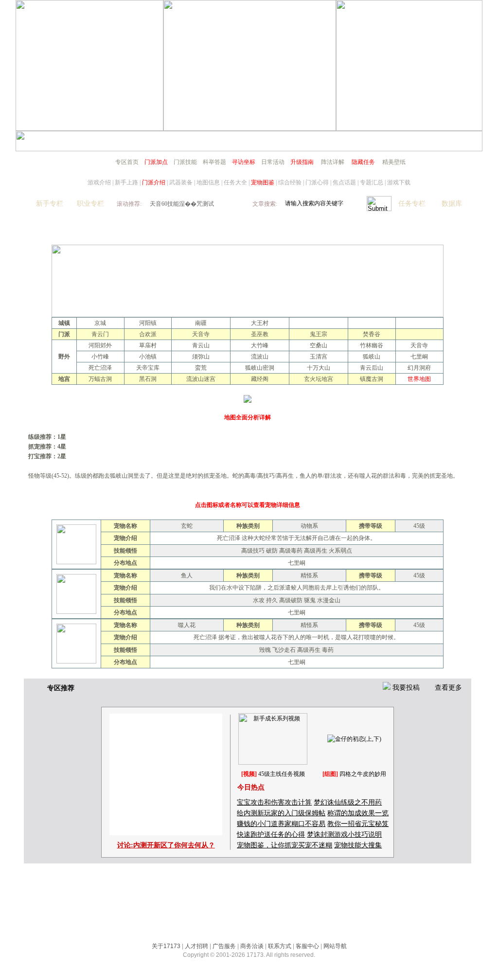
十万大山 (318, 367)
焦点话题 (344, 182)
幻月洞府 (419, 367)
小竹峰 (100, 356)
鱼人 (187, 575)
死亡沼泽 (100, 367)
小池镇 (148, 356)
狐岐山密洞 (259, 367)
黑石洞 (148, 379)
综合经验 (290, 182)
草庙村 (148, 345)
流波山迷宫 (200, 379)
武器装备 (181, 182)
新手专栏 (49, 203)
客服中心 (307, 946)
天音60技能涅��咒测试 (182, 203)
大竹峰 (259, 345)
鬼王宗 (318, 334)
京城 (100, 323)
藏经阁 (259, 379)
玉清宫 (318, 356)
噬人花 (187, 625)
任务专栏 (412, 203)
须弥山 (201, 356)
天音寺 (201, 334)
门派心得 (317, 182)
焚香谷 (371, 334)
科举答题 (214, 162)
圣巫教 (259, 334)
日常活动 (273, 162)
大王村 (259, 323)
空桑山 (318, 345)
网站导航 (335, 946)
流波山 (259, 356)
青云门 (100, 334)
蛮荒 (201, 367)
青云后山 (371, 367)
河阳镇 (148, 323)
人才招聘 (196, 946)
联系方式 (279, 946)
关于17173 (166, 946)
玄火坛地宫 (318, 379)
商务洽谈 (252, 946)
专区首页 (127, 162)
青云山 (201, 345)
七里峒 (419, 356)
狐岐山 (371, 356)
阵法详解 (332, 162)
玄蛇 (187, 525)
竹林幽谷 (371, 345)
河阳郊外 (100, 345)
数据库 (452, 203)
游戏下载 (398, 182)
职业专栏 (90, 203)
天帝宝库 (148, 367)
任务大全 (235, 182)
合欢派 (148, 334)
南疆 (201, 323)
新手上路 (126, 182)
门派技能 (185, 162)
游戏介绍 (99, 182)
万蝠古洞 (100, 379)
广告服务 (224, 946)
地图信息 (208, 182)
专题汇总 (371, 182)
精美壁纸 (394, 162)
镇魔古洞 (371, 379)
